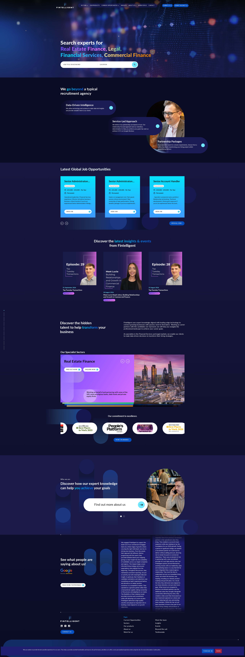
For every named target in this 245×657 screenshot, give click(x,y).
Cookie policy (156, 649)
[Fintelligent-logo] (65, 5)
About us (127, 629)
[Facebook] (69, 626)
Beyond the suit (161, 629)
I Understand (206, 651)
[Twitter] (65, 626)
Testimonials (160, 632)
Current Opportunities (132, 620)
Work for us (128, 632)
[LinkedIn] (61, 626)
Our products (129, 626)
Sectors (126, 623)
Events (157, 626)
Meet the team (161, 620)
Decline (218, 651)
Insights (158, 623)
